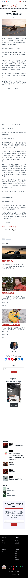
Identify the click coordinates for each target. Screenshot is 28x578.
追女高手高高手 (8, 293)
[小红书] (14, 569)
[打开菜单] (25, 6)
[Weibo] (11, 569)
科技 (3, 553)
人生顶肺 (11, 469)
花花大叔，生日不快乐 (11, 325)
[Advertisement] (14, 106)
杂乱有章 (11, 462)
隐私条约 (11, 571)
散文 (16, 551)
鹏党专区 (17, 559)
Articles (11, 451)
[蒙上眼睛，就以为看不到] (14, 476)
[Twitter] (18, 566)
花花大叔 (8, 238)
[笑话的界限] (14, 469)
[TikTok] (9, 1)
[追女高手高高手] (14, 284)
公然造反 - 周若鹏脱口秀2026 (16, 446)
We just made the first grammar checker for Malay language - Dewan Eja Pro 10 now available (16, 456)
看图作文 (3, 557)
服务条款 (17, 571)
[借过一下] (14, 461)
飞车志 (3, 555)
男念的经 (14, 11)
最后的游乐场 (7, 261)
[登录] (25, 1)
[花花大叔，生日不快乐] (14, 316)
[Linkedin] (23, 566)
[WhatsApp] (21, 566)
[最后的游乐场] (14, 251)
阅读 (16, 557)
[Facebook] (3, 1)
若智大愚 (17, 542)
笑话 (3, 551)
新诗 (16, 555)
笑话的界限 (12, 471)
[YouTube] (7, 1)
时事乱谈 (11, 477)
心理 (3, 238)
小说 (16, 553)
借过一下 (11, 464)
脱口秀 (11, 443)
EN (20, 1)
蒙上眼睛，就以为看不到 (15, 479)
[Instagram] (5, 1)
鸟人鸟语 (3, 540)
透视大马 (3, 545)
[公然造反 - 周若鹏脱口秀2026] (14, 443)
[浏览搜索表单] (23, 5)
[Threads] (9, 569)
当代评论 (3, 543)
